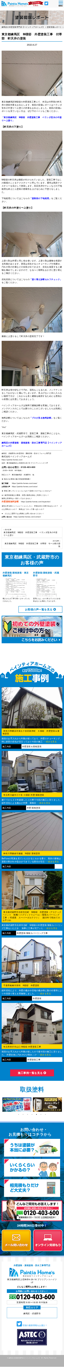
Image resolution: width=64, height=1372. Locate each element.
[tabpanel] (17, 1104)
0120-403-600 (28, 467)
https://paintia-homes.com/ (12, 459)
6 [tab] (40, 1114)
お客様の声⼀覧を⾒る (39, 609)
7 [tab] (45, 1114)
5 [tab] (36, 1114)
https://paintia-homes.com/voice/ (25, 486)
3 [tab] (27, 1114)
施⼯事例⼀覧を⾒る (30, 1073)
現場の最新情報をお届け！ (34, 1325)
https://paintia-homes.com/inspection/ (36, 501)
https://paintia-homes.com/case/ (24, 483)
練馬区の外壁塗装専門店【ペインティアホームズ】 (24, 1358)
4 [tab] (32, 1114)
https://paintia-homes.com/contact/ (27, 516)
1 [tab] (18, 1114)
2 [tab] (23, 1114)
